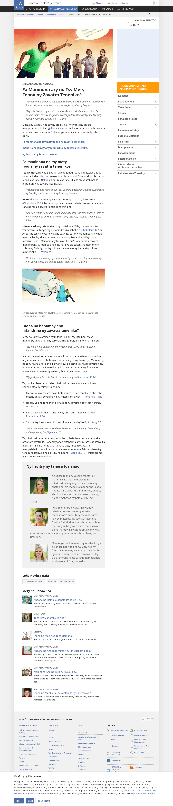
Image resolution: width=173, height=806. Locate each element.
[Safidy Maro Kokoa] (155, 14)
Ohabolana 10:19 (33, 203)
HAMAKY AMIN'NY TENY (145, 20)
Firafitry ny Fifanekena (144, 793)
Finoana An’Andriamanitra (29, 765)
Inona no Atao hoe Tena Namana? (53, 636)
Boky (50, 734)
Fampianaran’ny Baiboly (25, 14)
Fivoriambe (82, 762)
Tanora (40, 14)
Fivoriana (81, 754)
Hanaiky (19, 800)
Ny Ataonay (82, 766)
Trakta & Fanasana (55, 741)
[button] (63, 9)
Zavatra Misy (53, 725)
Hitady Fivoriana (138, 730)
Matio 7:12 (32, 406)
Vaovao (80, 725)
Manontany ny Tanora (55, 14)
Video (51, 772)
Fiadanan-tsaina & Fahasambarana (26, 749)
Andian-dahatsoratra (56, 745)
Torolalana (52, 764)
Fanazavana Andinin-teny (29, 736)
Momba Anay (83, 732)
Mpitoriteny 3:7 (92, 422)
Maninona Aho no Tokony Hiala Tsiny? (55, 672)
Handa (30, 800)
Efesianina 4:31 (48, 252)
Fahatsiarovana (83, 758)
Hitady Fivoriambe (116, 735)
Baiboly (51, 730)
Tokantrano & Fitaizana (28, 754)
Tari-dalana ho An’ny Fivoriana (60, 753)
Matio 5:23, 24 (79, 452)
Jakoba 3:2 (48, 180)
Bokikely (52, 738)
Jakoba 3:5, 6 (56, 128)
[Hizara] (149, 14)
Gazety (51, 749)
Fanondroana (54, 760)
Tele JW (51, 768)
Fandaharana (54, 757)
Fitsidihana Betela (84, 751)
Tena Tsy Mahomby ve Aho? (49, 618)
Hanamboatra (43, 800)
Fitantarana (82, 770)
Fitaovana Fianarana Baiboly (30, 744)
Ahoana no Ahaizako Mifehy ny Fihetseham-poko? (62, 650)
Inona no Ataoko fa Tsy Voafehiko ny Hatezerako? (62, 693)
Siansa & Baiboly (25, 769)
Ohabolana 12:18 (91, 230)
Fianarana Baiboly (26, 740)
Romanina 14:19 (93, 396)
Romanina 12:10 (35, 416)
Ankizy (21, 762)
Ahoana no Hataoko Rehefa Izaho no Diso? (58, 600)
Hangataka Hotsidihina (86, 743)
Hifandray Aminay (84, 747)
